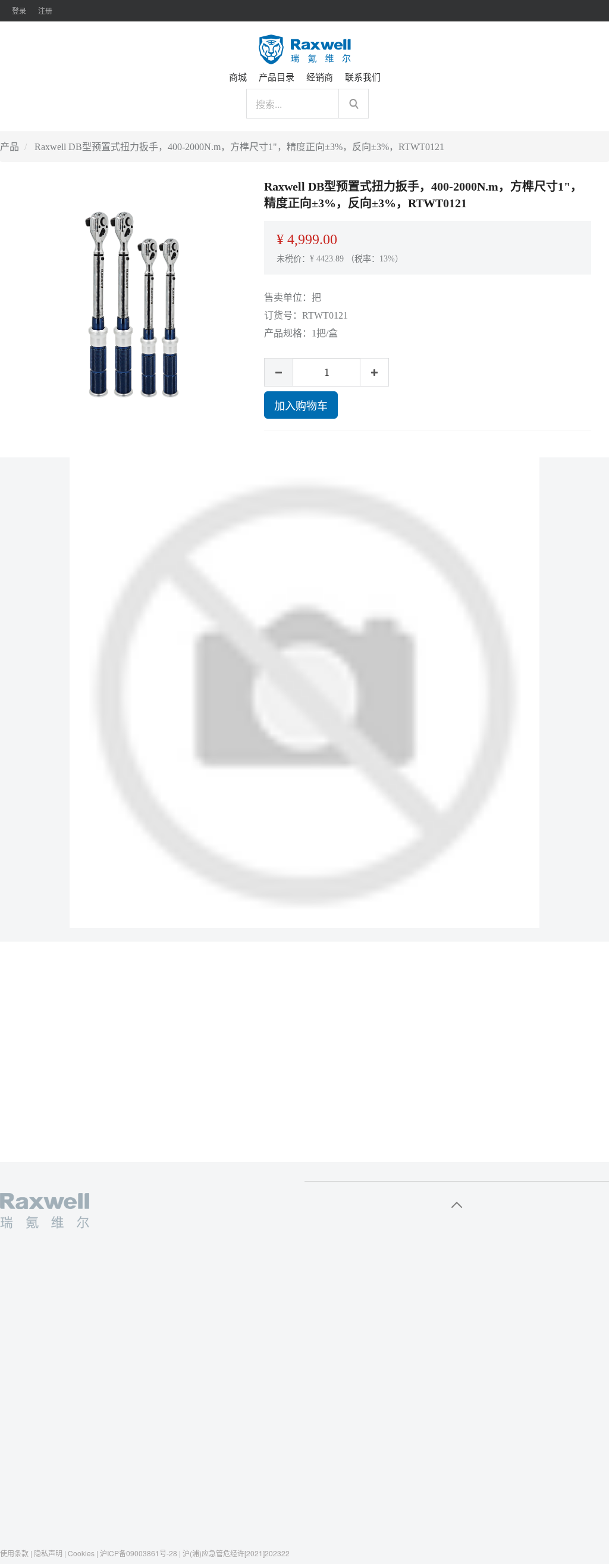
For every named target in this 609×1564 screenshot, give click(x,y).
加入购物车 (301, 405)
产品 (9, 147)
